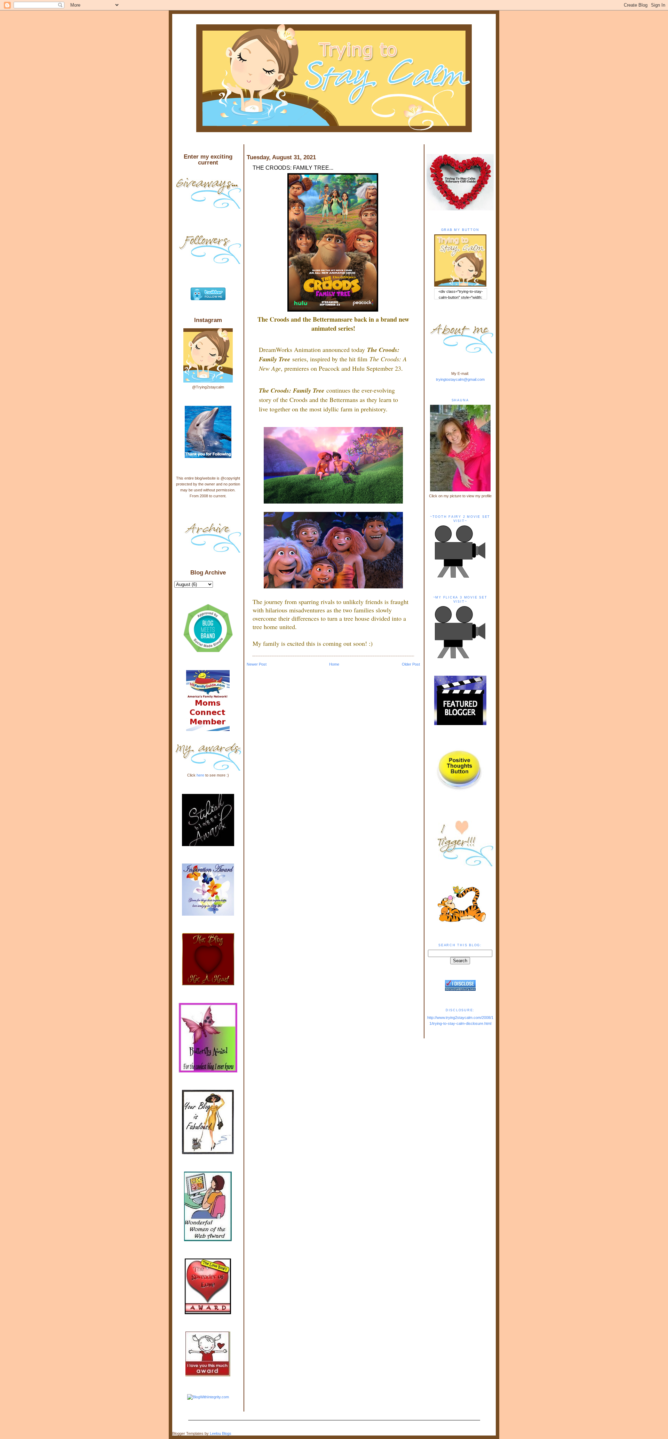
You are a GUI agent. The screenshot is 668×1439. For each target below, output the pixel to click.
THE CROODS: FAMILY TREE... (293, 168)
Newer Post (257, 664)
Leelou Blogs (220, 1433)
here (200, 775)
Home (334, 664)
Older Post (411, 664)
